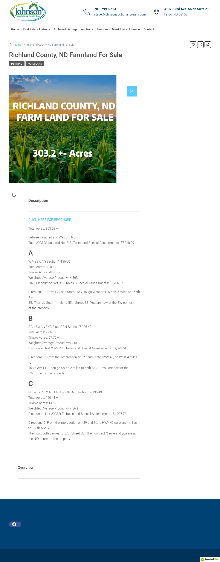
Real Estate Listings (36, 29)
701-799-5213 (105, 9)
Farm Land (35, 63)
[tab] (132, 91)
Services (102, 29)
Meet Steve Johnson (126, 29)
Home (15, 29)
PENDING (16, 63)
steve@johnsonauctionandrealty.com (120, 14)
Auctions (87, 29)
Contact (149, 29)
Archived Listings (65, 29)
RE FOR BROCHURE (56, 220)
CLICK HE (35, 220)
